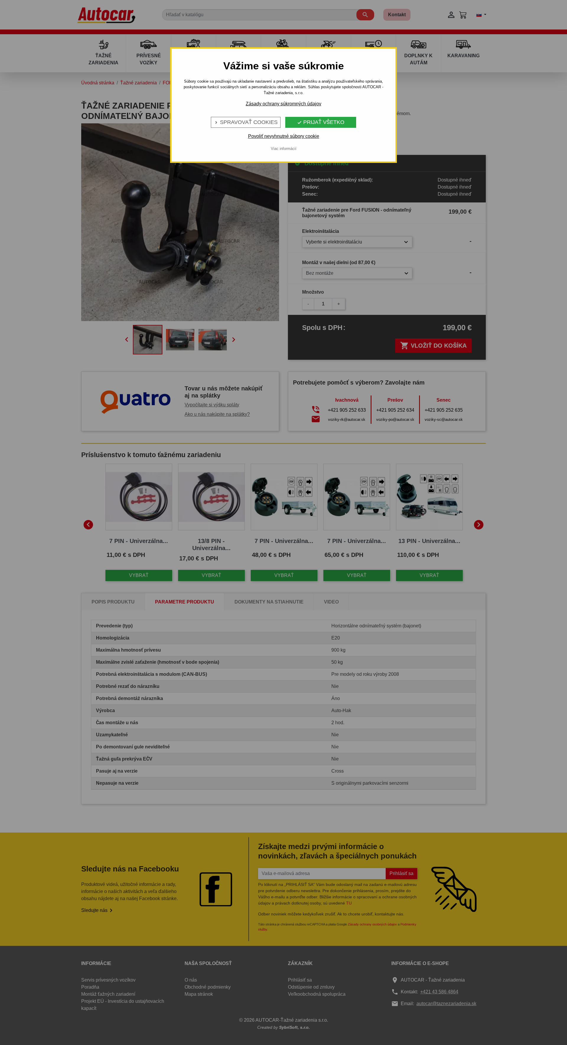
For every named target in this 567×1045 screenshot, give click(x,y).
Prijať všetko (320, 122)
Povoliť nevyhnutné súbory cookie (283, 136)
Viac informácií (283, 148)
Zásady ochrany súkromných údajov (283, 103)
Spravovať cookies (246, 122)
